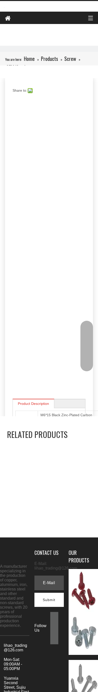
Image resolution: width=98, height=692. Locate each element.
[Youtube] (54, 640)
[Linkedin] (54, 624)
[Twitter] (54, 632)
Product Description (33, 404)
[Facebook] (54, 615)
